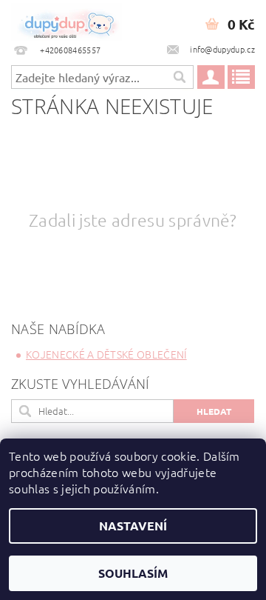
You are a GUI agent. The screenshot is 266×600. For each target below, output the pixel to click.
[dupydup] (66, 19)
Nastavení (133, 525)
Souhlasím (133, 573)
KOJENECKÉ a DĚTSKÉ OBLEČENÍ (106, 354)
